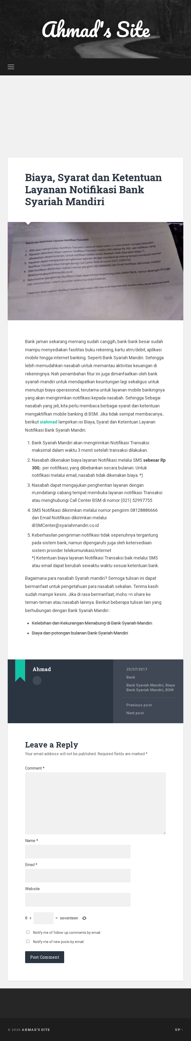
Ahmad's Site (95, 29)
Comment (35, 768)
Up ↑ (179, 1030)
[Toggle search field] (180, 66)
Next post (135, 713)
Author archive (37, 680)
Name (31, 841)
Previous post (139, 705)
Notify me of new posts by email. (58, 942)
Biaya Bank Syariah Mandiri (150, 687)
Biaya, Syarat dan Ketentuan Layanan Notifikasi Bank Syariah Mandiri (93, 189)
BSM (169, 690)
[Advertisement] (95, 112)
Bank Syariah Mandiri (144, 685)
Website (32, 889)
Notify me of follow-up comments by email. (67, 933)
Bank (130, 677)
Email (31, 865)
